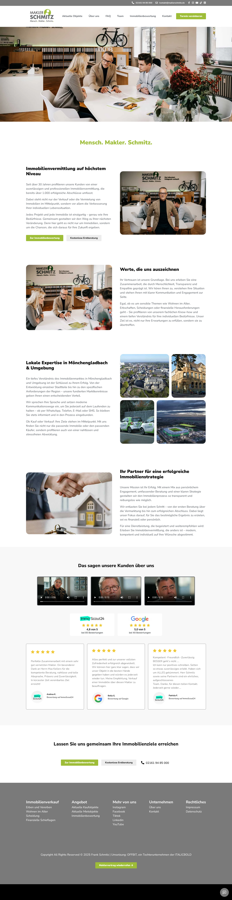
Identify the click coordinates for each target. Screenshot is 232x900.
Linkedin (118, 820)
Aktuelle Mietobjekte (85, 811)
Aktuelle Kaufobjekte (85, 807)
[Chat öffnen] (224, 892)
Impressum (193, 807)
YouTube (118, 824)
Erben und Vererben (39, 807)
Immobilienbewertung (143, 16)
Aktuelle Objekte (72, 16)
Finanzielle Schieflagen (40, 820)
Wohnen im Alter (37, 811)
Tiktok (116, 816)
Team (120, 16)
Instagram (119, 807)
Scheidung (32, 816)
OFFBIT (132, 855)
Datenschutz (194, 811)
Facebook (119, 811)
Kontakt (167, 16)
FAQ (108, 16)
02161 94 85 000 (144, 2)
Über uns (94, 16)
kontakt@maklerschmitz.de (172, 2)
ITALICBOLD (183, 855)
